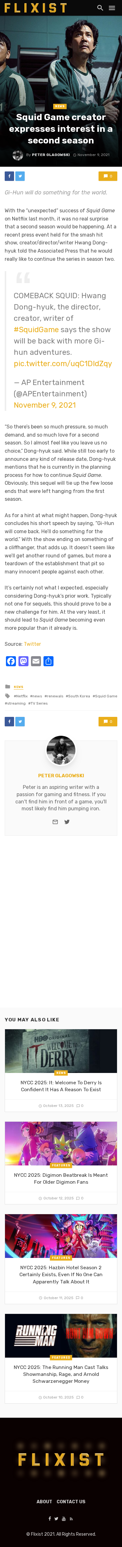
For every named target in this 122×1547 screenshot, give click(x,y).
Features (61, 1165)
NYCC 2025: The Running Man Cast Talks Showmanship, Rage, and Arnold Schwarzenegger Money (61, 1374)
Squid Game (106, 696)
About (44, 1502)
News (60, 106)
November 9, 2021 (45, 405)
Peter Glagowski (51, 155)
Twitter (32, 644)
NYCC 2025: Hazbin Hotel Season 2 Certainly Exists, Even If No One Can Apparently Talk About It (61, 1274)
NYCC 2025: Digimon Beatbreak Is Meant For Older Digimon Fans (61, 1178)
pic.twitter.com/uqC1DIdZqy (63, 363)
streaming (16, 703)
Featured (61, 1357)
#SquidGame (36, 329)
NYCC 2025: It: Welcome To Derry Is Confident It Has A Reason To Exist (61, 1086)
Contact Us (71, 1502)
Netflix (22, 696)
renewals (55, 696)
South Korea (79, 696)
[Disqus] (61, 927)
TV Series (39, 703)
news (37, 696)
